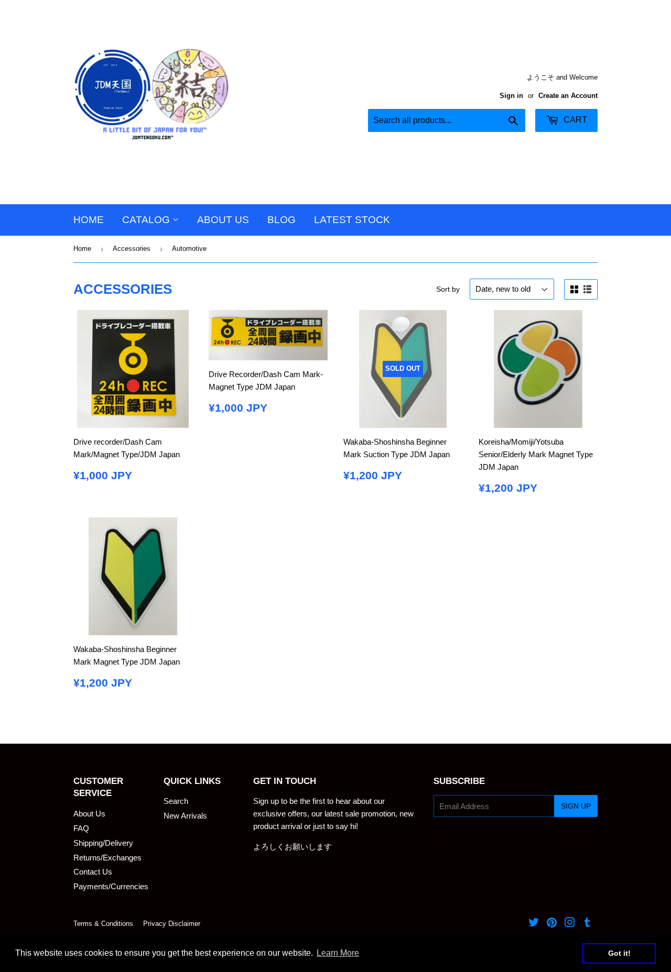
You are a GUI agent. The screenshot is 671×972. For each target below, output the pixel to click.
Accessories (131, 248)
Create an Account (568, 96)
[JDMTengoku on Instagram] (570, 923)
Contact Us (92, 871)
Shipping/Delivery (103, 842)
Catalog (147, 219)
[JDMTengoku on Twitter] (533, 923)
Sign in (511, 96)
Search (176, 801)
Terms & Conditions (103, 923)
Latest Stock (352, 219)
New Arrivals (185, 815)
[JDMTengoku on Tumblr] (587, 923)
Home (88, 219)
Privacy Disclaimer (171, 923)
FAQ (81, 828)
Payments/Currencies (110, 886)
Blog (281, 219)
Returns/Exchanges (107, 857)
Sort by (448, 289)
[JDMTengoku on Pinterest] (551, 923)
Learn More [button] (338, 952)
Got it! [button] (619, 953)
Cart (574, 119)
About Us (223, 219)
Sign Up (576, 806)
